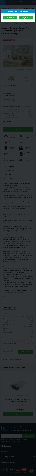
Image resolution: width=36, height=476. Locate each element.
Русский (26, 18)
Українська (10, 18)
